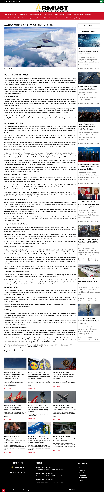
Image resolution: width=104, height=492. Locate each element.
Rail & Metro (23, 14)
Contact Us (82, 470)
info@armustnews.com (19, 472)
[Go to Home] (3, 490)
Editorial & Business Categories (53, 18)
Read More (7, 388)
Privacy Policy (83, 477)
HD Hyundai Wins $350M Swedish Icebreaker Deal (49, 476)
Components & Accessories (82, 14)
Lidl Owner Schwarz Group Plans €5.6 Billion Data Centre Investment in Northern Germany (39, 376)
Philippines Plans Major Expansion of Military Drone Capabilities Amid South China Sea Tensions (15, 441)
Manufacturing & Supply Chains (31, 18)
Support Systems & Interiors (63, 14)
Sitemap (81, 480)
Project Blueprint (83, 475)
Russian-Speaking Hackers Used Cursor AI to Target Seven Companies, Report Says (14, 376)
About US (81, 473)
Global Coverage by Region (73, 18)
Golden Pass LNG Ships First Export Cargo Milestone (50, 469)
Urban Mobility (48, 14)
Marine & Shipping (35, 14)
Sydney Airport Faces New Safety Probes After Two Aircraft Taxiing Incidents (38, 409)
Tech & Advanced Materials (11, 18)
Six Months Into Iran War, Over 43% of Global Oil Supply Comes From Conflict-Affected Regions (39, 441)
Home (80, 468)
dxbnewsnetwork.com (19, 490)
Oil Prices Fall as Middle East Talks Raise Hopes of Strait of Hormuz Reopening (63, 376)
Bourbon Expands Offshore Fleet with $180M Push (49, 482)
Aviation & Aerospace (9, 14)
